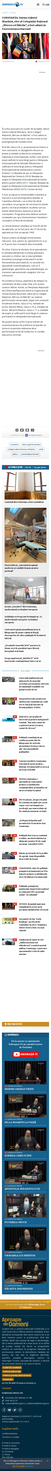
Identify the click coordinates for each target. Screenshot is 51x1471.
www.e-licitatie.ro (27, 1383)
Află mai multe (18, 1466)
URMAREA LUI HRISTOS (20, 1255)
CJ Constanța (7, 1451)
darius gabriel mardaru (31, 444)
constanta (14, 444)
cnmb (41, 449)
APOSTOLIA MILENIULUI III (22, 1188)
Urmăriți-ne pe (26, 435)
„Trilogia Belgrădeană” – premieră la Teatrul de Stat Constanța (32, 823)
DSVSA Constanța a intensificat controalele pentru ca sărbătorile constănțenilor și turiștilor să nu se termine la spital (33, 785)
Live (47, 5)
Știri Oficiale (7, 1457)
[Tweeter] (22, 430)
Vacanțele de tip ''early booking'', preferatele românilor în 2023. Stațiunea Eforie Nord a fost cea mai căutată (33, 925)
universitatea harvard (30, 454)
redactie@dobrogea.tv (15, 1403)
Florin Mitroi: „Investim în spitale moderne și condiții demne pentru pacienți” (21, 568)
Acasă (5, 12)
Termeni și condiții (10, 1437)
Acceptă (30, 1466)
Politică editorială (12, 1371)
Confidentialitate (9, 1433)
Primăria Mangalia (10, 1448)
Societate (8, 1379)
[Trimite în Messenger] (27, 430)
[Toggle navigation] (38, 4)
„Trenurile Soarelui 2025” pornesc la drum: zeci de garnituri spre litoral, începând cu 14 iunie (22, 648)
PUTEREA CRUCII (16, 1222)
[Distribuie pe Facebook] (17, 430)
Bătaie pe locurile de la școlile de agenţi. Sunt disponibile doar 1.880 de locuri (33, 856)
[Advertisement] (25, 99)
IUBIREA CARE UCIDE (18, 1155)
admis (14, 454)
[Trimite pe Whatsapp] (32, 430)
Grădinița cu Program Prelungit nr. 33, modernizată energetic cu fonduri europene (23, 620)
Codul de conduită (12, 1367)
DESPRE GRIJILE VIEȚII (19, 1089)
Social (13, 12)
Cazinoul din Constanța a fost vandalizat (24, 502)
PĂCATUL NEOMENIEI (19, 1288)
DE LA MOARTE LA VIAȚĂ (20, 1122)
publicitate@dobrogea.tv (38, 1403)
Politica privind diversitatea (17, 1375)
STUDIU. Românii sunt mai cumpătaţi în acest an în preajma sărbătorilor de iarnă (33, 907)
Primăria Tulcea (9, 1445)
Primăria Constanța (11, 1442)
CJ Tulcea (6, 1454)
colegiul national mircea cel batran (21, 449)
